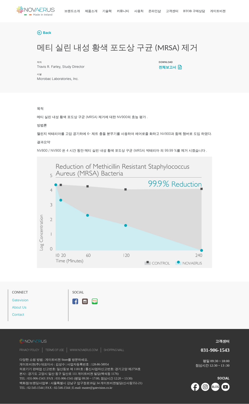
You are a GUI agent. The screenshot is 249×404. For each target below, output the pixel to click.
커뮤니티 (123, 11)
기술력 (107, 11)
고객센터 (172, 11)
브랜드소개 (72, 11)
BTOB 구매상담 (194, 11)
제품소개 (91, 11)
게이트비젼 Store (56, 359)
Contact (18, 314)
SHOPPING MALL (114, 350)
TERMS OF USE (54, 350)
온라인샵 (154, 11)
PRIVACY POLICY (29, 350)
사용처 (139, 11)
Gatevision (20, 300)
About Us (19, 307)
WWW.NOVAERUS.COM (84, 350)
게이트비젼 (218, 11)
